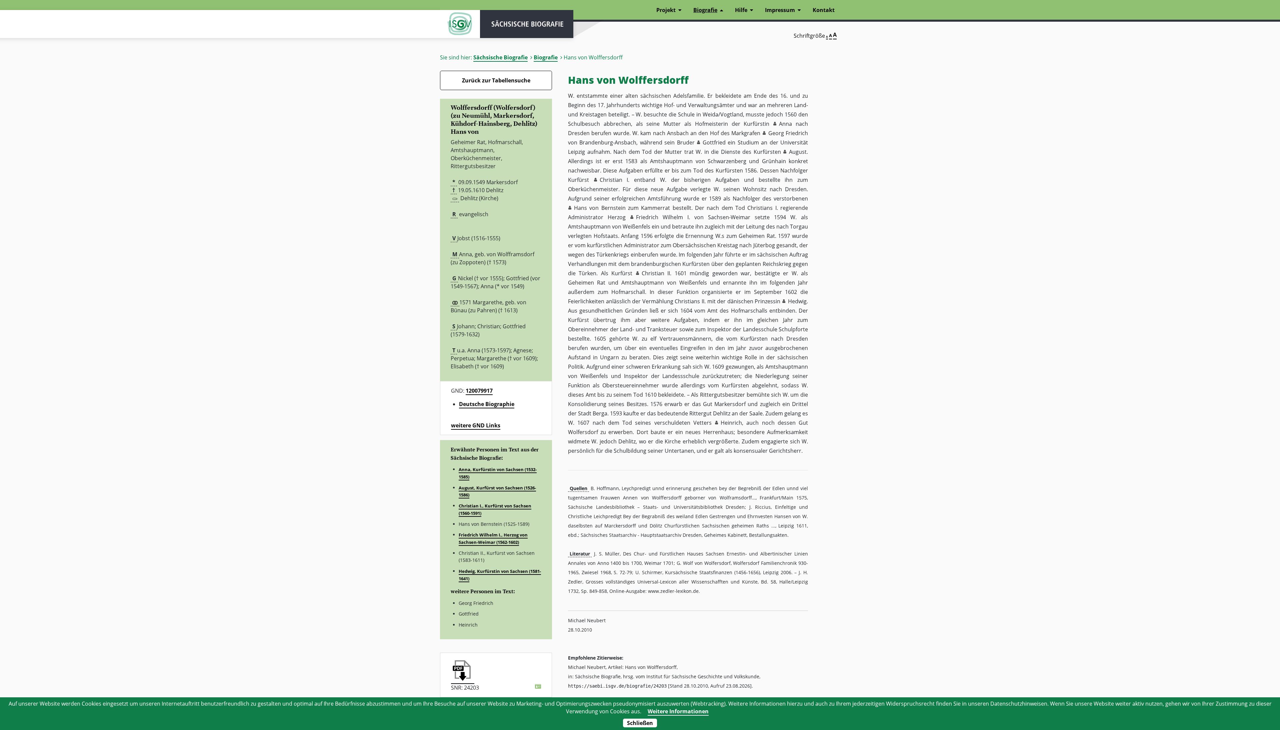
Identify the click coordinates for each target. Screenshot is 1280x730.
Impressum (780, 10)
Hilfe (741, 10)
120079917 (479, 390)
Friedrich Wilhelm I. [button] (663, 217)
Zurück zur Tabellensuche (496, 80)
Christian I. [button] (615, 180)
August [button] (798, 151)
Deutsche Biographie (486, 404)
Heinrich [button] (731, 422)
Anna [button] (785, 123)
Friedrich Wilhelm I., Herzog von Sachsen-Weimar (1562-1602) (493, 538)
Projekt (666, 10)
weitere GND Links (475, 425)
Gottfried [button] (714, 142)
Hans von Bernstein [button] (600, 208)
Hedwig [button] (797, 301)
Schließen (640, 723)
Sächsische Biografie (500, 57)
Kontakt (824, 10)
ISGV (460, 24)
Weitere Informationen (678, 711)
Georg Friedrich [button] (788, 133)
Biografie (546, 57)
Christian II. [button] (656, 273)
